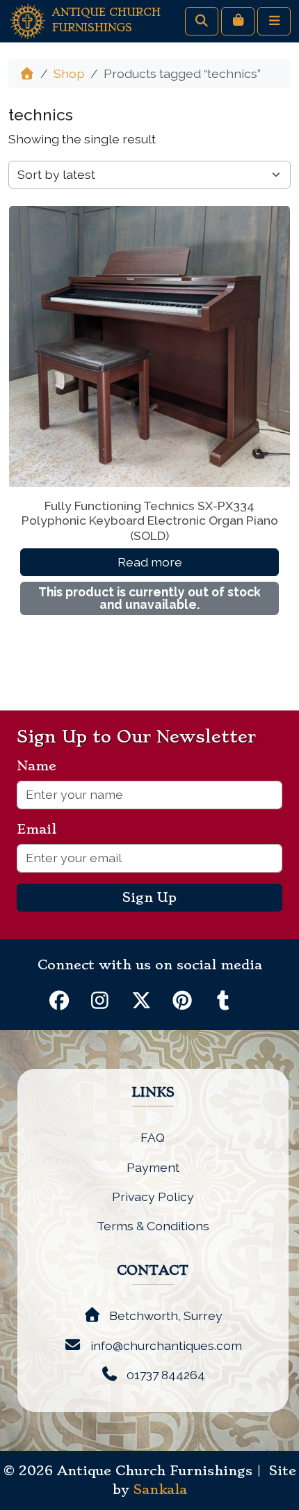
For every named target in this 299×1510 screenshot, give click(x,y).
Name (42, 766)
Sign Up (149, 897)
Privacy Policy (153, 1196)
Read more (150, 562)
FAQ (152, 1137)
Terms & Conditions (153, 1225)
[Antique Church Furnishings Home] (27, 20)
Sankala (160, 1489)
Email (42, 829)
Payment (153, 1167)
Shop (69, 73)
